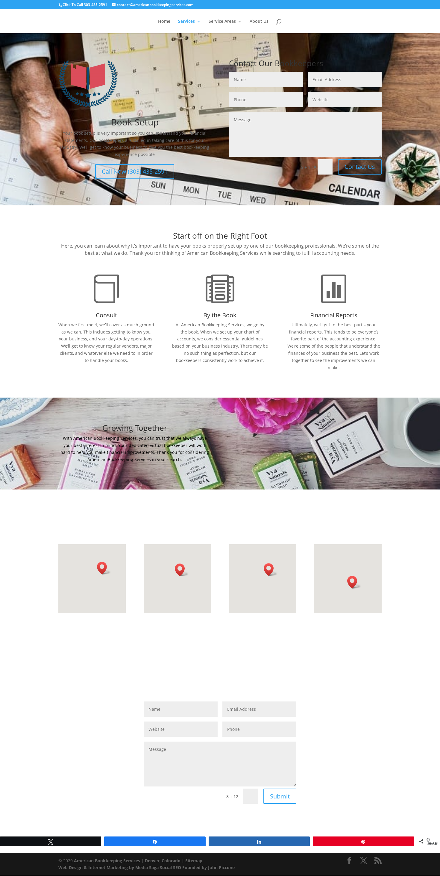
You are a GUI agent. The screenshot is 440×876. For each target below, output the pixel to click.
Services (186, 21)
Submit (280, 796)
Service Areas (222, 21)
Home (164, 21)
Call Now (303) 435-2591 (135, 171)
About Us (259, 21)
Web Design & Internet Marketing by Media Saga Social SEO (119, 867)
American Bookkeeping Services (107, 860)
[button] (104, 568)
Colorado (171, 860)
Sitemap (193, 860)
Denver (152, 860)
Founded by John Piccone (208, 867)
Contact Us (360, 167)
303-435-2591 (95, 4)
